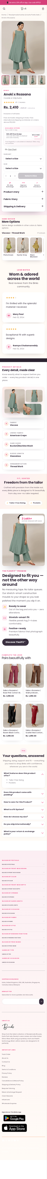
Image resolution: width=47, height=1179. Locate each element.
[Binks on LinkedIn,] (18, 1141)
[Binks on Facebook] (3, 1141)
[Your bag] (43, 8)
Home (4, 15)
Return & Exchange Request (12, 1092)
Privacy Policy (7, 1073)
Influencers (6, 1100)
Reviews (5, 1077)
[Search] (4, 8)
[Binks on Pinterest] (9, 1141)
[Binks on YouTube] (15, 1141)
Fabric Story (11, 199)
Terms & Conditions (9, 1069)
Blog (3, 1066)
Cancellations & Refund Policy (13, 1081)
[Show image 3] (24, 80)
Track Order (6, 1054)
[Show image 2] (15, 80)
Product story (11, 191)
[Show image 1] (6, 80)
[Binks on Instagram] (12, 1141)
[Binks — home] (23, 8)
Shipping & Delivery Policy (11, 1085)
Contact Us (6, 1062)
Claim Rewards (7, 1096)
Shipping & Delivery (14, 206)
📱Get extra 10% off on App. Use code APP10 (23, 2)
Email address (10, 998)
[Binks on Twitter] (6, 1141)
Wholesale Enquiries (9, 1103)
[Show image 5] (42, 80)
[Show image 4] (33, 80)
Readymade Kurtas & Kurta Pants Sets (24, 15)
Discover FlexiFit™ (15, 642)
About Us (5, 1058)
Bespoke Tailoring (8, 1088)
